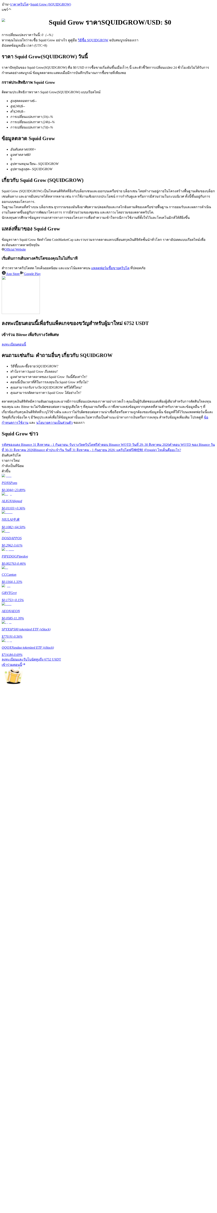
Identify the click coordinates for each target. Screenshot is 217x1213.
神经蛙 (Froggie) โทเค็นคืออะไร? (157, 450)
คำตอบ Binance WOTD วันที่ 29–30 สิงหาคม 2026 (133, 444)
